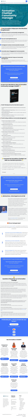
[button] (13, 173)
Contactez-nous (21, 407)
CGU (22, 415)
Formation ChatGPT (21, 399)
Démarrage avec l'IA (13, 401)
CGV (20, 415)
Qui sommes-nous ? (21, 398)
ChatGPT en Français (22, 403)
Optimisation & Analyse (14, 402)
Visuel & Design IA (13, 404)
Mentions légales (20, 414)
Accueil (20, 397)
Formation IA (21, 400)
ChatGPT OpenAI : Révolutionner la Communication (22, 405)
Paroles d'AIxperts (13, 403)
